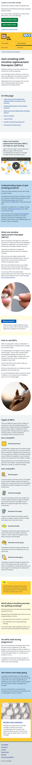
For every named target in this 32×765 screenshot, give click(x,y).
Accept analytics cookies (10, 20)
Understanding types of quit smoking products (15, 107)
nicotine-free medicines (21, 214)
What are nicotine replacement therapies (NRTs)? (17, 112)
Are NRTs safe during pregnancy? (14, 122)
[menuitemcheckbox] (4, 159)
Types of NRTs (8, 119)
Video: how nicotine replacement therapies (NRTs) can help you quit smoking (15, 101)
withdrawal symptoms (15, 209)
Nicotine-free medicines (13, 722)
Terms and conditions (7, 757)
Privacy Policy (5, 752)
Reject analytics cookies (9, 25)
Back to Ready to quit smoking (11, 52)
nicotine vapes (10, 200)
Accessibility (4, 744)
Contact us (4, 747)
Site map (3, 754)
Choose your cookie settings (9, 29)
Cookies (3, 749)
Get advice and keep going (12, 125)
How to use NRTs (9, 116)
